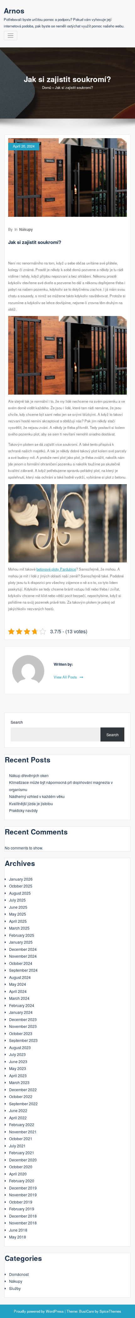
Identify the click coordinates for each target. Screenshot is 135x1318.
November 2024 (23, 956)
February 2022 (21, 1124)
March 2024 (19, 998)
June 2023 (18, 1061)
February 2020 (21, 1180)
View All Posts (66, 676)
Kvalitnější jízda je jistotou (31, 803)
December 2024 (23, 949)
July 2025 (17, 899)
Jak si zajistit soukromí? (34, 242)
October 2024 (20, 963)
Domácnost (19, 1274)
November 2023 (23, 1026)
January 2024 (21, 1012)
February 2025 (21, 935)
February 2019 (21, 1208)
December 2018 (23, 1215)
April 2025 (18, 921)
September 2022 (23, 1103)
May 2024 (17, 984)
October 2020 (20, 1166)
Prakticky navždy (23, 810)
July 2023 (17, 1054)
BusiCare (86, 1311)
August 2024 (20, 977)
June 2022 (18, 1110)
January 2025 (21, 942)
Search (17, 722)
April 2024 (18, 991)
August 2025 (20, 893)
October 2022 (20, 1096)
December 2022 (23, 1089)
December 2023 (23, 1019)
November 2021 (23, 1131)
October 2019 (20, 1201)
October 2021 (20, 1138)
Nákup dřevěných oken (29, 775)
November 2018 (23, 1222)
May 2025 (17, 914)
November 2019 (23, 1194)
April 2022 (18, 1117)
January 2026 (21, 879)
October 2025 (20, 885)
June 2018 (18, 1230)
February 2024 (21, 1005)
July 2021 (17, 1145)
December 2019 (23, 1187)
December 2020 (23, 1159)
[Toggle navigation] (10, 36)
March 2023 (19, 1082)
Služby (15, 1288)
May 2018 (17, 1236)
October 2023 (20, 1033)
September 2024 (23, 970)
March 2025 (19, 928)
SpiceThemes (110, 1311)
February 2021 (21, 1152)
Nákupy (26, 229)
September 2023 (23, 1040)
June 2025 (18, 907)
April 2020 (18, 1173)
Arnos (14, 11)
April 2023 (18, 1075)
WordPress (55, 1311)
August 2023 (20, 1047)
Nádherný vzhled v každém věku (37, 796)
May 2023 (17, 1068)
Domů (46, 87)
